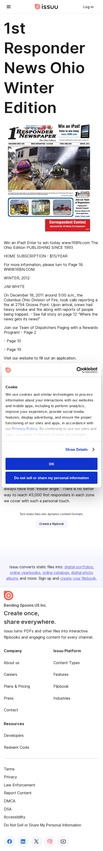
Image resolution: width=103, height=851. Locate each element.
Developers (14, 735)
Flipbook (61, 686)
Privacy (10, 776)
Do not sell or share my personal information (51, 478)
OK (51, 464)
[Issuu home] (46, 6)
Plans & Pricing (17, 686)
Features (61, 674)
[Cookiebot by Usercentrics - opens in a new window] (76, 370)
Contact (11, 709)
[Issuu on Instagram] (50, 841)
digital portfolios (78, 566)
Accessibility (14, 817)
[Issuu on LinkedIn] (23, 841)
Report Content (18, 792)
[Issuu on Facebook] (9, 841)
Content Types (66, 662)
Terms (9, 769)
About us (11, 662)
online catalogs (55, 572)
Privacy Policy (24, 429)
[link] (88, 6)
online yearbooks (25, 572)
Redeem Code (16, 747)
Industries (61, 698)
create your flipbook (78, 578)
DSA (7, 809)
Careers (10, 674)
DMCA (9, 801)
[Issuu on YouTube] (63, 841)
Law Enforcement (19, 785)
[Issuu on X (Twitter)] (36, 841)
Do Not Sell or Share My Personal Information (42, 825)
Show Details (76, 449)
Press (9, 698)
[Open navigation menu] (8, 6)
